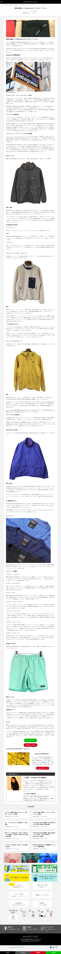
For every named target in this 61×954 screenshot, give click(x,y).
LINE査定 (53, 952)
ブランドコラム (8, 5)
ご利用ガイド (10, 927)
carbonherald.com (11, 92)
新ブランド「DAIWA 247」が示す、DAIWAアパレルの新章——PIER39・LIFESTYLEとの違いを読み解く (16, 834)
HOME (7, 952)
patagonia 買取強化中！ (42, 754)
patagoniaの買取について (42, 768)
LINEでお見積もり (30, 740)
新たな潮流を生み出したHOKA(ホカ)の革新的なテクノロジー (37, 800)
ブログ (33, 13)
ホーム (2, 5)
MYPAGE (23, 952)
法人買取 (29, 927)
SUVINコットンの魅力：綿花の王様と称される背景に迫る (36, 796)
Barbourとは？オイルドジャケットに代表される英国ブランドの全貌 (38, 798)
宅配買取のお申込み (30, 745)
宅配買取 (38, 952)
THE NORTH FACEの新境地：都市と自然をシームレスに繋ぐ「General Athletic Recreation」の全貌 (44, 834)
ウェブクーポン (49, 927)
